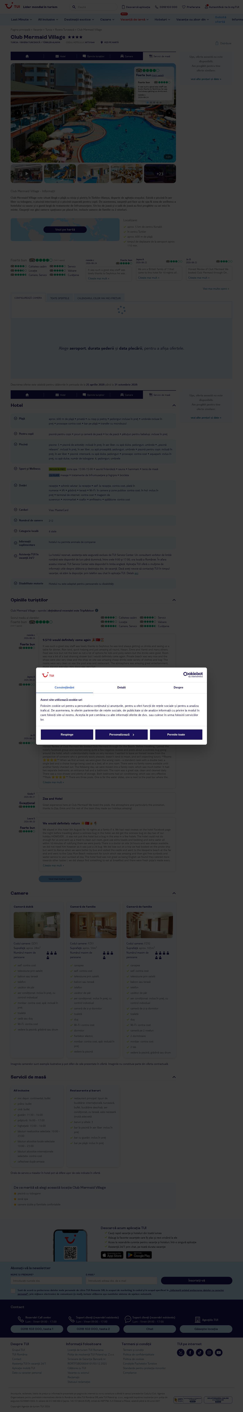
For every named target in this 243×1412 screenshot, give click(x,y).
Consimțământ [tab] (64, 687)
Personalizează (119, 734)
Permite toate (176, 734)
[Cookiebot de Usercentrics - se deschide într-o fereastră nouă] (186, 675)
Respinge (67, 734)
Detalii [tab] (121, 687)
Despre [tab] (178, 687)
